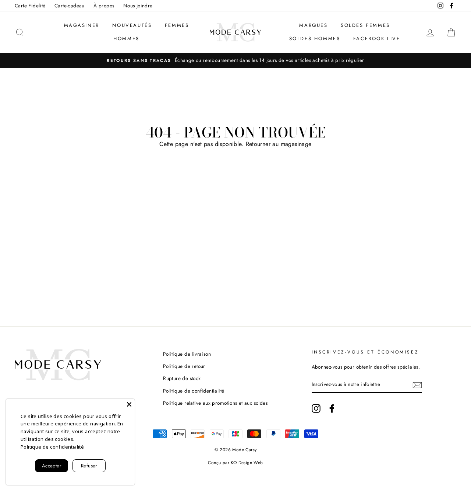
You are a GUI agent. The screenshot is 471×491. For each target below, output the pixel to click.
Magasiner (81, 25)
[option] (235, 60)
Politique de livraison (187, 354)
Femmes (177, 25)
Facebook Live (376, 38)
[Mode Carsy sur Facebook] (331, 408)
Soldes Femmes (365, 25)
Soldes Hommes (314, 38)
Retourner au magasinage (279, 144)
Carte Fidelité (30, 5)
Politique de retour (184, 366)
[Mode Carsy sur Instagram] (316, 408)
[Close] (129, 404)
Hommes (126, 38)
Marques (313, 25)
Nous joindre (138, 5)
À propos (103, 5)
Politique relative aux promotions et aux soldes (215, 403)
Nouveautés (132, 25)
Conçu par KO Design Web (235, 462)
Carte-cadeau (69, 5)
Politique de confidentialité (193, 390)
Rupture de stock (182, 378)
